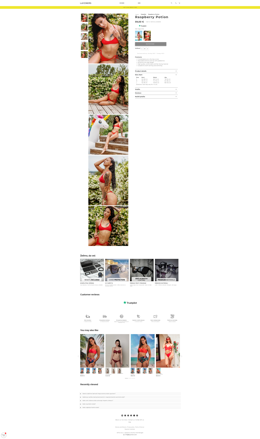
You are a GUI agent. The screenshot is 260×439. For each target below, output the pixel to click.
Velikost (137, 48)
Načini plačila (140, 96)
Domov (137, 14)
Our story (124, 420)
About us (118, 420)
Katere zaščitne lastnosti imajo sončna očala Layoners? (99, 393)
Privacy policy (131, 427)
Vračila (137, 89)
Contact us (131, 420)
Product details (140, 71)
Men (139, 3)
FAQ (129, 422)
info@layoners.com (131, 434)
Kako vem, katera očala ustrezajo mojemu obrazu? (98, 400)
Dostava (138, 93)
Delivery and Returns (120, 427)
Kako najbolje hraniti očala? (91, 407)
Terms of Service (139, 427)
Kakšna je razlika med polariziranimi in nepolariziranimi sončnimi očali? (104, 397)
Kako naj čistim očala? (89, 404)
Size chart (138, 75)
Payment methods (130, 429)
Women (122, 3)
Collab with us (139, 420)
